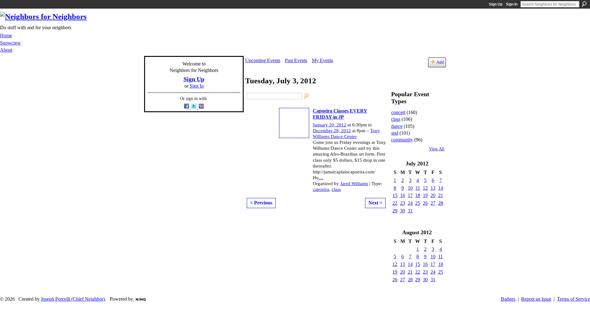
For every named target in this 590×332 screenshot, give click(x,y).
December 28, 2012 (332, 130)
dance (397, 126)
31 (410, 210)
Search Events (306, 96)
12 (425, 188)
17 (410, 195)
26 (425, 203)
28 (440, 203)
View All (436, 149)
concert (398, 112)
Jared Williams (354, 183)
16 (402, 195)
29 (394, 210)
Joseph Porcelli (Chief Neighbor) (73, 299)
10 (410, 188)
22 (394, 203)
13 (433, 188)
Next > (375, 202)
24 (410, 203)
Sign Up (495, 4)
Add (440, 62)
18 (417, 195)
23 (402, 203)
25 (417, 203)
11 (417, 188)
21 (440, 195)
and (394, 133)
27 (433, 203)
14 (440, 188)
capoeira (321, 189)
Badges (508, 299)
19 (425, 195)
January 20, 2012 (329, 124)
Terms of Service (573, 299)
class (336, 189)
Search (584, 4)
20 (433, 195)
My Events (322, 60)
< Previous (261, 202)
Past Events (296, 60)
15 (394, 195)
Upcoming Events (262, 60)
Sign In (511, 4)
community (402, 139)
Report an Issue (536, 299)
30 (402, 210)
